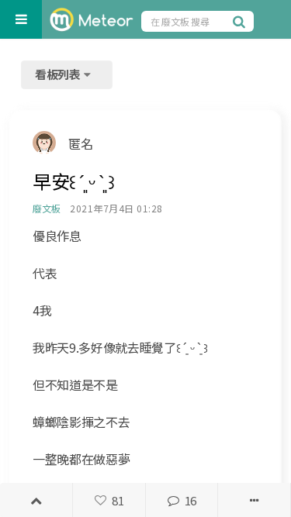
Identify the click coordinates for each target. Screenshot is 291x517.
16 (190, 500)
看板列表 (59, 74)
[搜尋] (241, 21)
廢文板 (46, 208)
